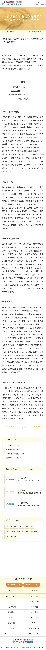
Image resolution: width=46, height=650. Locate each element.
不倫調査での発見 (18, 87)
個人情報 (20, 531)
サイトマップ (34, 634)
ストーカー (34, 531)
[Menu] (42, 3)
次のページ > (37, 428)
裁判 (21, 526)
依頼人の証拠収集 (18, 95)
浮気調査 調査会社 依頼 (15, 454)
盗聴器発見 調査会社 (14, 458)
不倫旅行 (13, 536)
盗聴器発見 (15, 91)
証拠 (26, 526)
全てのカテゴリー (12, 445)
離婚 (26, 531)
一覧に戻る (23, 428)
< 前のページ (8, 428)
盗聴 (6, 536)
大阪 (6, 526)
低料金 (7, 531)
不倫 (32, 526)
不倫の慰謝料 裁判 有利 (15, 449)
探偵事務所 (14, 526)
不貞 (13, 531)
